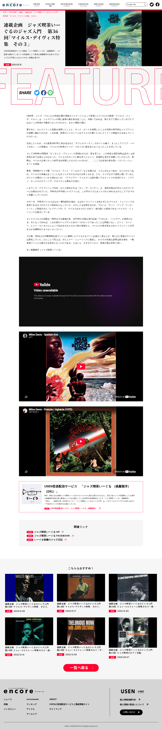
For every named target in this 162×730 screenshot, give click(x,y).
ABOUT (53, 699)
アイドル (31, 709)
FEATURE (13, 12)
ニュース (8, 699)
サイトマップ (55, 709)
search (145, 4)
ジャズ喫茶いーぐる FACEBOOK (52, 535)
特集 (6, 704)
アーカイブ (32, 714)
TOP (4, 12)
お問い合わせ (129, 712)
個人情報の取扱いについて (132, 704)
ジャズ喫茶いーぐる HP (47, 532)
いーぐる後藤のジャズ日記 (48, 539)
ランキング (32, 704)
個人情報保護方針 (128, 700)
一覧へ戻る (79, 668)
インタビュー (10, 709)
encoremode (33, 699)
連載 (21, 12)
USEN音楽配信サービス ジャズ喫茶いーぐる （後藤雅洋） (73, 508)
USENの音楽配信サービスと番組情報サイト (69, 704)
